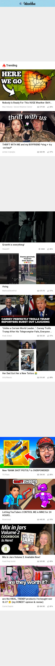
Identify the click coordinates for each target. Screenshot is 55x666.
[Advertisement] (27, 34)
